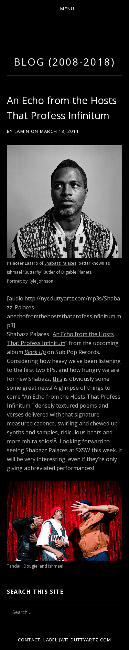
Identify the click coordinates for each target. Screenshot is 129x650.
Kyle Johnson (41, 281)
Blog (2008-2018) (64, 61)
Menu (67, 8)
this (57, 379)
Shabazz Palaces (60, 263)
